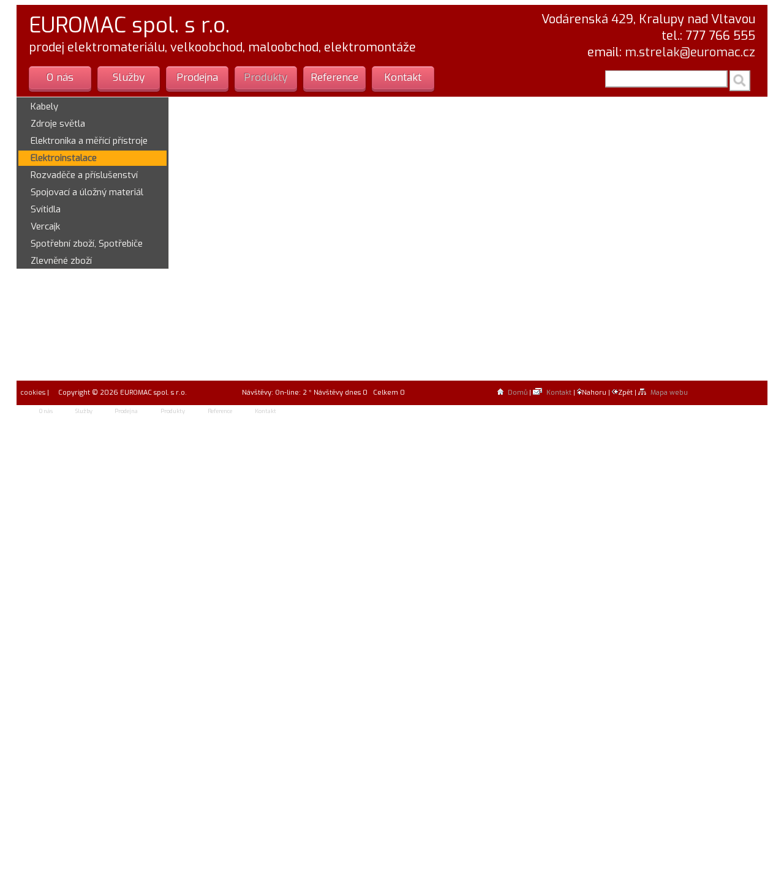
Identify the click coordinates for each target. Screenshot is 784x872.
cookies (31, 392)
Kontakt (402, 77)
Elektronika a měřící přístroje (89, 141)
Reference (334, 77)
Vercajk (45, 226)
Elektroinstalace (64, 158)
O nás (60, 77)
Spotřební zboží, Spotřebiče (87, 243)
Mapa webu (669, 392)
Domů (517, 392)
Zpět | (628, 392)
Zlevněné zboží (61, 261)
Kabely (44, 106)
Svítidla (46, 209)
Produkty (265, 77)
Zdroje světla (58, 123)
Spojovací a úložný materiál (87, 192)
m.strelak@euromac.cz (690, 52)
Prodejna (197, 77)
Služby (129, 77)
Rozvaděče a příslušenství (84, 175)
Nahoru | (597, 392)
